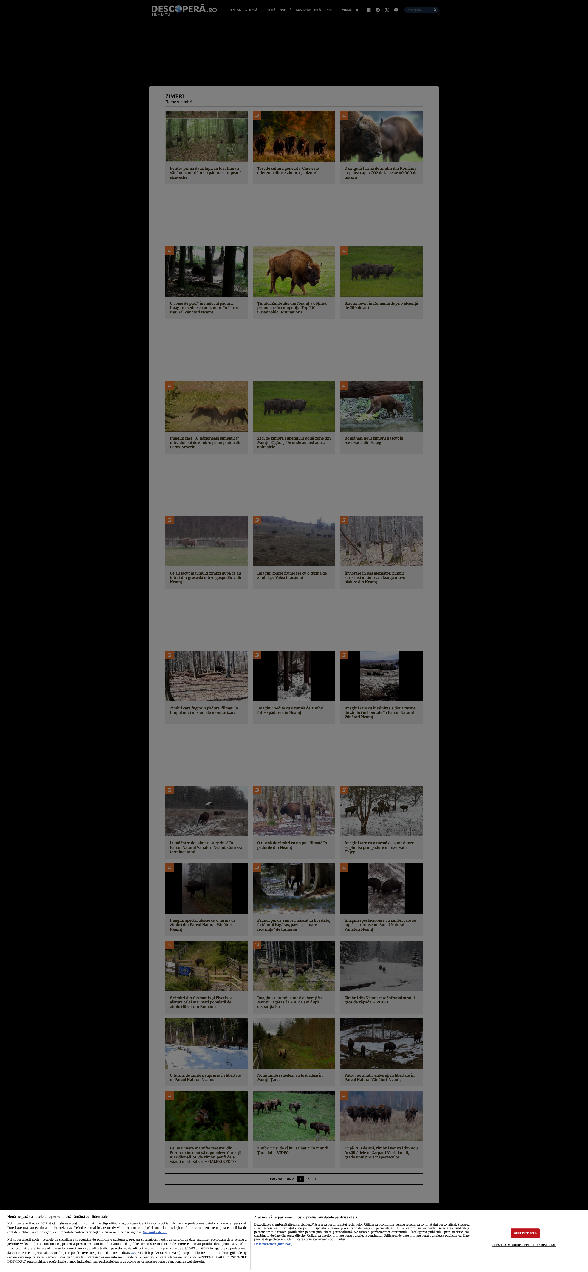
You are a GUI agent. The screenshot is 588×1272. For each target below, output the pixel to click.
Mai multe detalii (155, 1232)
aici (133, 1253)
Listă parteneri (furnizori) (273, 1244)
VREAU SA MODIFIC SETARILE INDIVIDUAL (524, 1245)
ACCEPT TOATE (525, 1233)
